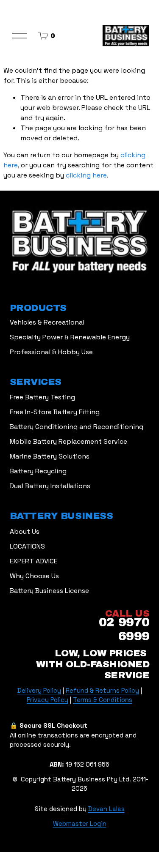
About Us (24, 531)
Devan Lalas (106, 809)
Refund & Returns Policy (102, 690)
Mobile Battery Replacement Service (68, 441)
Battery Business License (49, 590)
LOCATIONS (27, 546)
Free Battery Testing (42, 397)
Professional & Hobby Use (51, 351)
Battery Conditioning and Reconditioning (76, 426)
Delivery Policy (39, 690)
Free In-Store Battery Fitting (55, 411)
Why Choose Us (34, 575)
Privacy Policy (47, 700)
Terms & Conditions (102, 700)
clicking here (86, 175)
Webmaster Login (79, 823)
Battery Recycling (38, 471)
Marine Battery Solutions (49, 456)
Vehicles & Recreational (47, 322)
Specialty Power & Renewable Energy (70, 337)
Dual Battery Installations (50, 485)
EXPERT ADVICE (33, 561)
